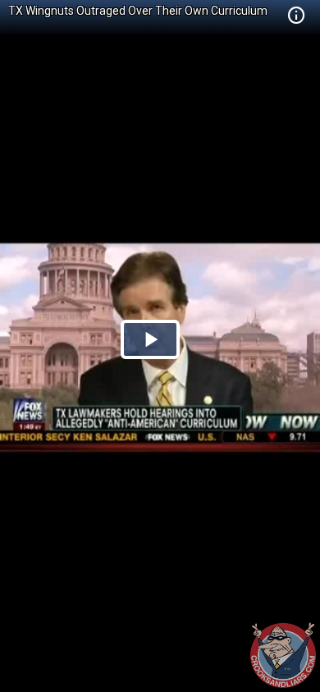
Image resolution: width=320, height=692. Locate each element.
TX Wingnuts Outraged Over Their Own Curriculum (137, 10)
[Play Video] (150, 339)
